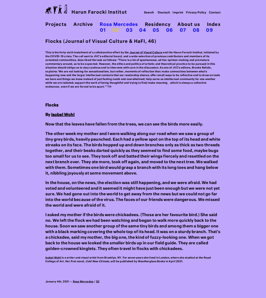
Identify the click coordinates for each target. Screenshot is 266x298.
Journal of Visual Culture (145, 52)
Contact (215, 12)
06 (169, 30)
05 (156, 30)
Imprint (178, 12)
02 (116, 30)
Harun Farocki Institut (99, 12)
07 (183, 30)
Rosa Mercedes (119, 24)
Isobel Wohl (63, 115)
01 (103, 30)
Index (214, 24)
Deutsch (164, 12)
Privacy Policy (196, 12)
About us (188, 24)
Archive (83, 24)
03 (129, 30)
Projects (56, 24)
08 (196, 30)
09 (209, 30)
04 (142, 30)
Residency (158, 24)
